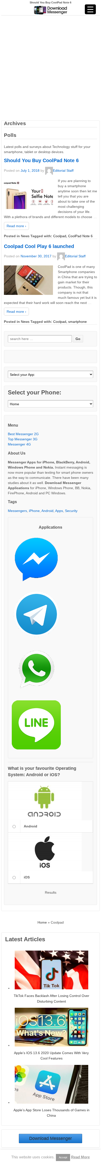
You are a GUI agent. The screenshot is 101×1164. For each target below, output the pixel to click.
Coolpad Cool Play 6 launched (39, 246)
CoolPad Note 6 (80, 236)
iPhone (34, 511)
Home (42, 922)
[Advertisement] (50, 67)
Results (50, 892)
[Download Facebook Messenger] (39, 561)
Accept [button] (63, 1157)
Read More (80, 1157)
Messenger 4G (19, 444)
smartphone (77, 322)
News (25, 236)
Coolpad (59, 236)
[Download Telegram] (39, 616)
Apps (59, 511)
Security (71, 511)
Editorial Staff (63, 170)
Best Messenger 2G (23, 434)
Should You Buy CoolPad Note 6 (41, 160)
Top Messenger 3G (23, 439)
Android (47, 511)
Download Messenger (50, 1138)
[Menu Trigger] (90, 9)
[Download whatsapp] (39, 671)
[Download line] (39, 726)
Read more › (16, 226)
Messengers (17, 511)
